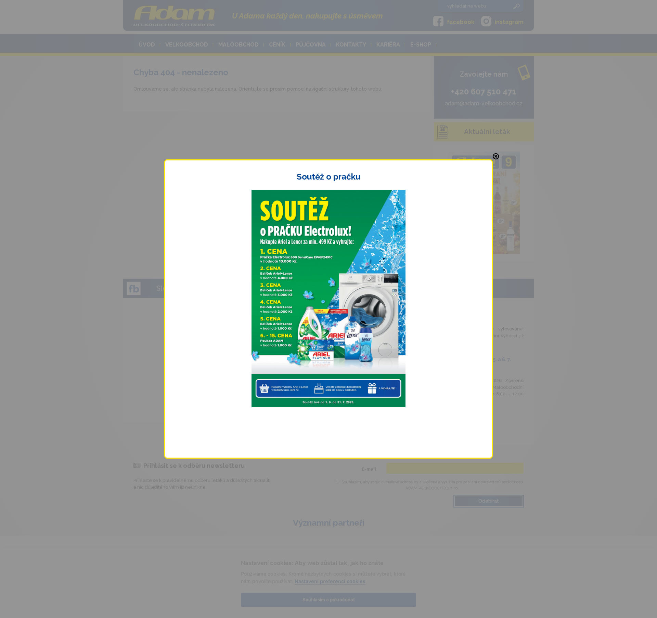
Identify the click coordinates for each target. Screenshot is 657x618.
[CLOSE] (495, 156)
